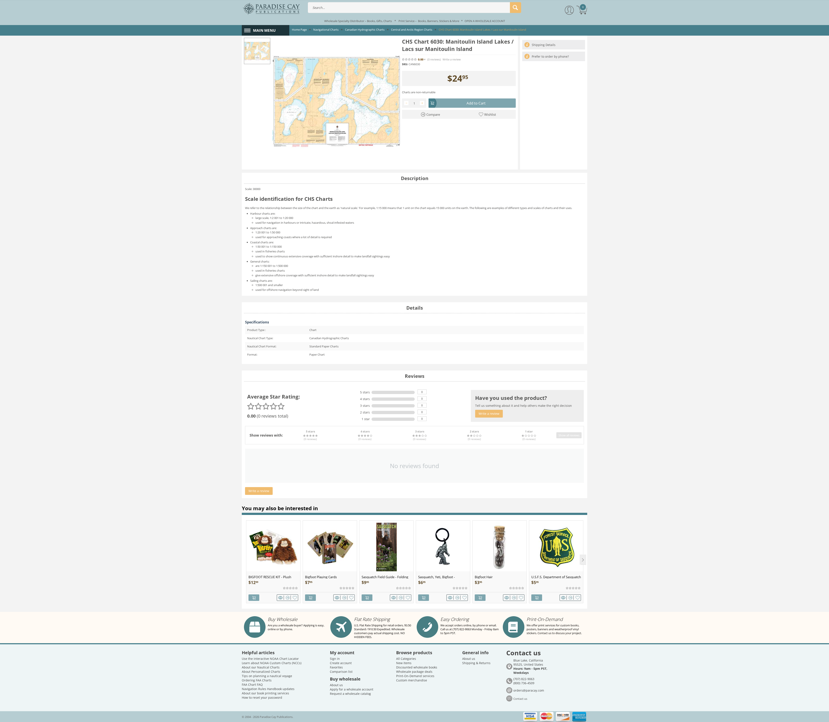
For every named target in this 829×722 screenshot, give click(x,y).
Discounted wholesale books (416, 667)
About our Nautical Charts (261, 667)
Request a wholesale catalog (350, 694)
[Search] (515, 7)
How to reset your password (262, 697)
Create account (341, 663)
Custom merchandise (411, 680)
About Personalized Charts (261, 672)
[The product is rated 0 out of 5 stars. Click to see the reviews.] (409, 59)
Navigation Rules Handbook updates (268, 689)
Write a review (452, 59)
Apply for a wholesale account (351, 689)
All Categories (406, 659)
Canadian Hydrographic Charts (364, 30)
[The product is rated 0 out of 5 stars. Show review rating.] (290, 588)
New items (403, 663)
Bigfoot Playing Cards (321, 577)
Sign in (335, 659)
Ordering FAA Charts (257, 680)
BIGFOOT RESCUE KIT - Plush (269, 577)
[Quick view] (281, 597)
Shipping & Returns (476, 663)
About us (336, 685)
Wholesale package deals (414, 672)
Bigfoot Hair (484, 577)
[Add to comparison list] (288, 597)
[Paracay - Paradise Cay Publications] (271, 8)
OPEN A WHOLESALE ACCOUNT (485, 21)
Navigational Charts (326, 30)
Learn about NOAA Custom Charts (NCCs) (271, 663)
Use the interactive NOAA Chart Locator (270, 659)
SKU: (405, 64)
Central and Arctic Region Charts (411, 30)
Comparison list (341, 672)
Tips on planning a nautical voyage (267, 676)
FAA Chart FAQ (252, 684)
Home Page (299, 30)
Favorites (336, 667)
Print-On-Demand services (415, 676)
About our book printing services (265, 693)
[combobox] (414, 7)
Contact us (520, 699)
